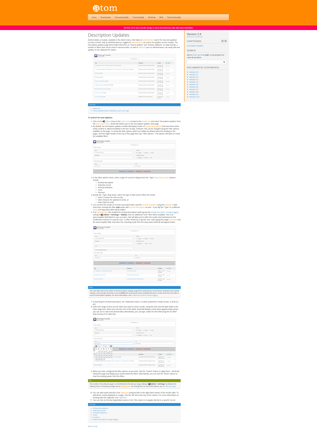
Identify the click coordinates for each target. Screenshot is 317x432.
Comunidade (138, 17)
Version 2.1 (193, 74)
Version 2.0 (193, 72)
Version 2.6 (193, 87)
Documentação (122, 17)
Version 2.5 (193, 84)
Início (94, 17)
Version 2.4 (193, 82)
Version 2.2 (193, 77)
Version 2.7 (193, 89)
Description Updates (195, 46)
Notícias (152, 17)
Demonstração (174, 17)
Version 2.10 (194, 97)
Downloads (105, 17)
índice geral (197, 55)
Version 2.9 (194, 34)
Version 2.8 (193, 92)
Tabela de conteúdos (194, 37)
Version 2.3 (193, 79)
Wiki (161, 17)
